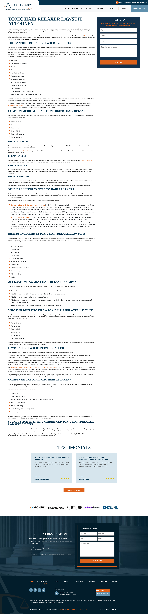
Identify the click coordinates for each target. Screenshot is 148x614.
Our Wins (88, 8)
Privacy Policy (74, 609)
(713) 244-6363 (103, 593)
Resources (98, 8)
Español (123, 8)
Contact (112, 8)
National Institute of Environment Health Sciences (28, 205)
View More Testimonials (73, 490)
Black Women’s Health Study (20, 217)
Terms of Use (83, 609)
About (66, 8)
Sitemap (61, 609)
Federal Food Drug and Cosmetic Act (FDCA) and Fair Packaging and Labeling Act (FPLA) (35, 367)
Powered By (104, 609)
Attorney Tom (88, 36)
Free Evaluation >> (139, 8)
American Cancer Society (24, 151)
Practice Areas (77, 8)
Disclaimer (67, 609)
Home (56, 581)
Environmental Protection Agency (17, 105)
